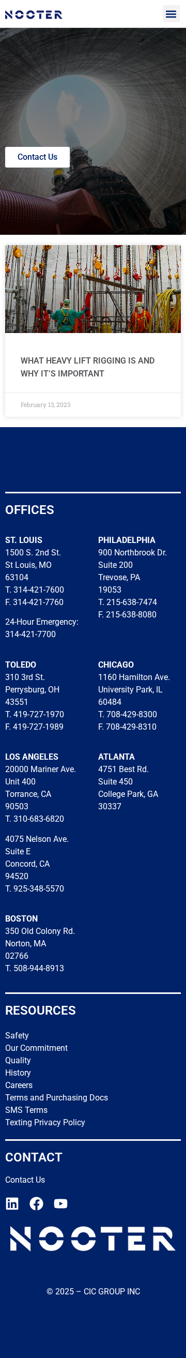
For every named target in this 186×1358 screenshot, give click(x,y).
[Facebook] (36, 1204)
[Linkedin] (12, 1204)
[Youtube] (61, 1204)
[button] (171, 13)
